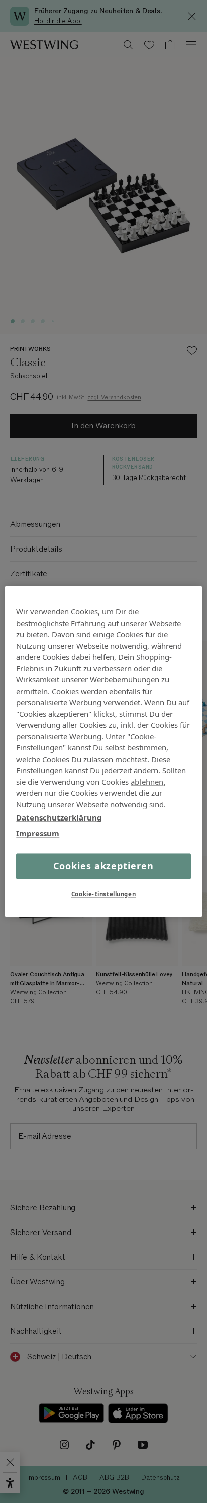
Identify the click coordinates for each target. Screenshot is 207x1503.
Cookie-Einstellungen (103, 894)
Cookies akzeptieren (103, 866)
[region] (103, 751)
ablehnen (147, 782)
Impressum (37, 833)
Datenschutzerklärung (59, 817)
